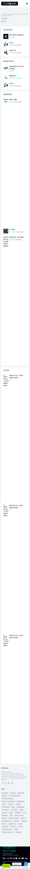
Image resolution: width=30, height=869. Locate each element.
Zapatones (19, 832)
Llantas (21, 810)
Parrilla (23, 818)
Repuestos (13, 826)
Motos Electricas (14, 818)
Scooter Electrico (7, 829)
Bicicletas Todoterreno (8, 801)
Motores (4, 818)
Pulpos (20, 824)
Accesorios (5, 793)
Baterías (4, 796)
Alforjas (13, 793)
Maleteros (5, 815)
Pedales (4, 824)
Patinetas (16, 821)
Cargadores (20, 801)
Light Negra (14, 810)
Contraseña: (4, 18)
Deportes (18, 804)
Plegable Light (12, 824)
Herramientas (20, 807)
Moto (11, 815)
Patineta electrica (7, 821)
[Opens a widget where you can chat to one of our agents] (6, 866)
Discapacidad (5, 807)
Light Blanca (5, 810)
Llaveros (4, 812)
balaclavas (21, 793)
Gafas (13, 807)
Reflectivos (5, 826)
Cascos (4, 804)
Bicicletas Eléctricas (14, 796)
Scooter (20, 826)
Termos (16, 829)
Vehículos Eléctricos (8, 832)
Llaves (11, 812)
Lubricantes (18, 812)
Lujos (24, 812)
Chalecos (10, 804)
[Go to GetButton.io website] (26, 867)
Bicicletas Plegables (7, 798)
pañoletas (24, 821)
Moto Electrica (19, 815)
